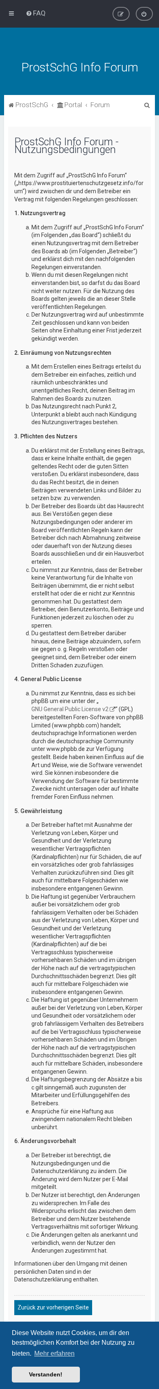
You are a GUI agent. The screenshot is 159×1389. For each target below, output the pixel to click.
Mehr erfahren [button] (54, 1353)
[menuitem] (36, 13)
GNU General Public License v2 (69, 709)
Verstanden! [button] (45, 1374)
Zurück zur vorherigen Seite (53, 1307)
